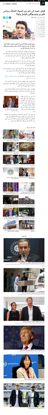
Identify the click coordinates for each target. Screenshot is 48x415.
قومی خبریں (39, 17)
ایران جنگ (34, 3)
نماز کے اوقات (31, 0)
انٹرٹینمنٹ (43, 30)
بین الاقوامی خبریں (41, 24)
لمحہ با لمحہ (43, 20)
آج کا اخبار (14, 4)
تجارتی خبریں (42, 26)
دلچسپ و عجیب (42, 34)
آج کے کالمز (8, 4)
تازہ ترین (37, 3)
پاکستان (30, 3)
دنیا (27, 3)
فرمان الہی (36, 0)
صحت (44, 32)
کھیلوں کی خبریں (42, 28)
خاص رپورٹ (42, 36)
